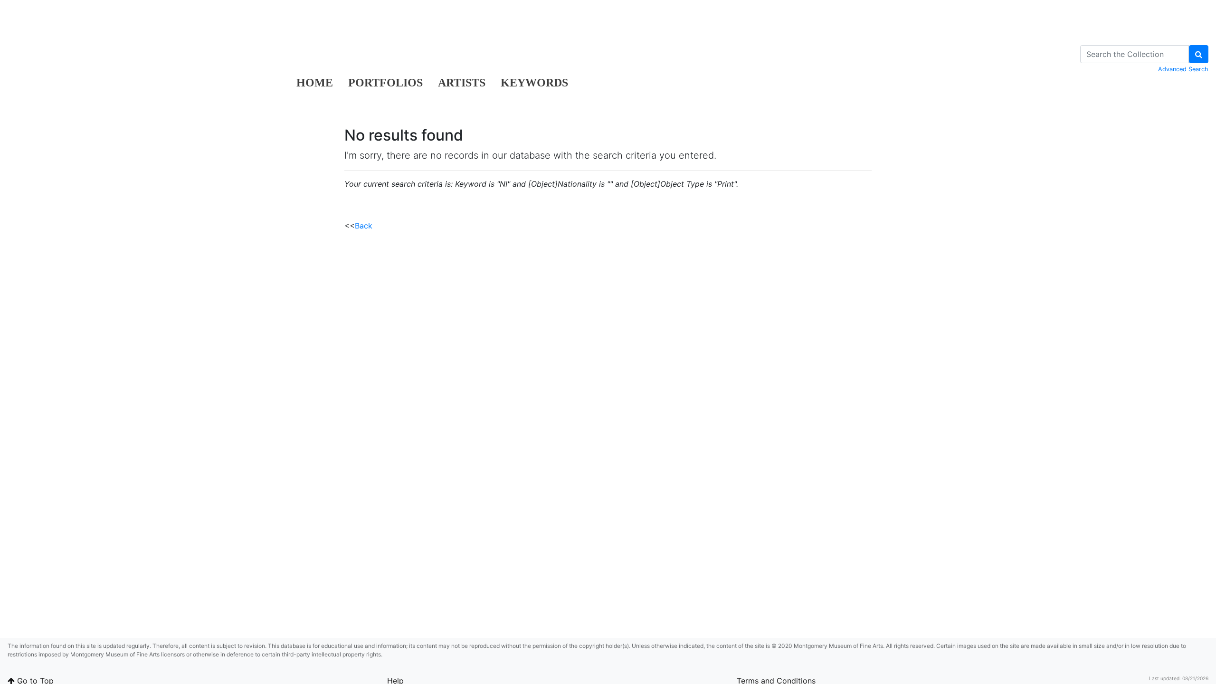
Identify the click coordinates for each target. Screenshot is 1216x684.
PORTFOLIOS (385, 82)
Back (363, 225)
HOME (314, 82)
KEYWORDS (534, 82)
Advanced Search (1183, 69)
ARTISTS (461, 82)
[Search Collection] (1198, 54)
